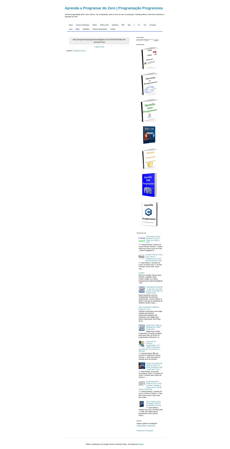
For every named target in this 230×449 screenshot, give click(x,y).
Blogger (141, 444)
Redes (78, 29)
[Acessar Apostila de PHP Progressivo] (150, 198)
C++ (139, 25)
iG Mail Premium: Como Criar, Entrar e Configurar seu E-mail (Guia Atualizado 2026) (154, 257)
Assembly (153, 25)
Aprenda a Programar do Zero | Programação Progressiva (114, 8)
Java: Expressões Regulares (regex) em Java (149, 308)
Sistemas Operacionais (100, 29)
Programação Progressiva (146, 426)
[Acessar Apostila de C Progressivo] (150, 95)
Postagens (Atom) (79, 51)
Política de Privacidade (145, 431)
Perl (145, 25)
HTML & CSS (104, 25)
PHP (123, 25)
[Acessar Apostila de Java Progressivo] (150, 122)
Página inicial (99, 47)
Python (94, 25)
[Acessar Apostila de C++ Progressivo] (150, 226)
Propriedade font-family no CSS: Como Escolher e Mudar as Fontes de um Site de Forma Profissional (150, 385)
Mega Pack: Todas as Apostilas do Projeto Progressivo (154, 327)
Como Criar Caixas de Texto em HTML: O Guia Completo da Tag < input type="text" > (154, 366)
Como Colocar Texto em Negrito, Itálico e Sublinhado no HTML (153, 403)
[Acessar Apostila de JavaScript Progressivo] (150, 169)
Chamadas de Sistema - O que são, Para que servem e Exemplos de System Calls (154, 290)
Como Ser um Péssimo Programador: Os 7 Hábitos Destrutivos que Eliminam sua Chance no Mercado (149, 346)
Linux (71, 29)
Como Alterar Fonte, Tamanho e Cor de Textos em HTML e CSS (153, 239)
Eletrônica (86, 29)
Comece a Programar (82, 25)
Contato (112, 29)
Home (71, 25)
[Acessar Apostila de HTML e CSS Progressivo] (149, 144)
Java (129, 25)
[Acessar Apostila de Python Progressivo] (150, 68)
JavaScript (115, 25)
